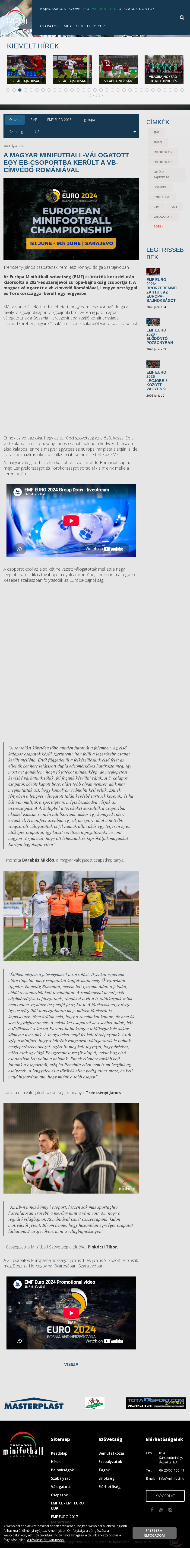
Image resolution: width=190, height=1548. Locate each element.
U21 (174, 207)
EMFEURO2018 (163, 162)
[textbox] (71, 285)
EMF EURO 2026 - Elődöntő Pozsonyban (159, 336)
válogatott (163, 217)
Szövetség (79, 8)
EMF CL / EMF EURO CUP (83, 26)
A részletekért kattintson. (45, 1540)
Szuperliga (162, 197)
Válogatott (104, 8)
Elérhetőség (109, 1486)
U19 (156, 207)
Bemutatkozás (111, 1453)
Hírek (56, 1461)
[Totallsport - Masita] (156, 1403)
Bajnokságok (53, 8)
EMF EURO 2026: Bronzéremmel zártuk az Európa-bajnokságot (162, 290)
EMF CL (158, 142)
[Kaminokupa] (95, 1403)
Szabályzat (60, 1478)
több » (158, 226)
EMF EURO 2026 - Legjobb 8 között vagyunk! (157, 380)
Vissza (71, 1364)
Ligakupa (160, 187)
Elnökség (106, 1478)
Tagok (104, 1469)
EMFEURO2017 (163, 152)
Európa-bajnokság (161, 174)
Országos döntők (137, 8)
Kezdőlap (59, 1453)
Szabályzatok (110, 1461)
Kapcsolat (165, 1496)
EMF (156, 132)
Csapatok (49, 26)
